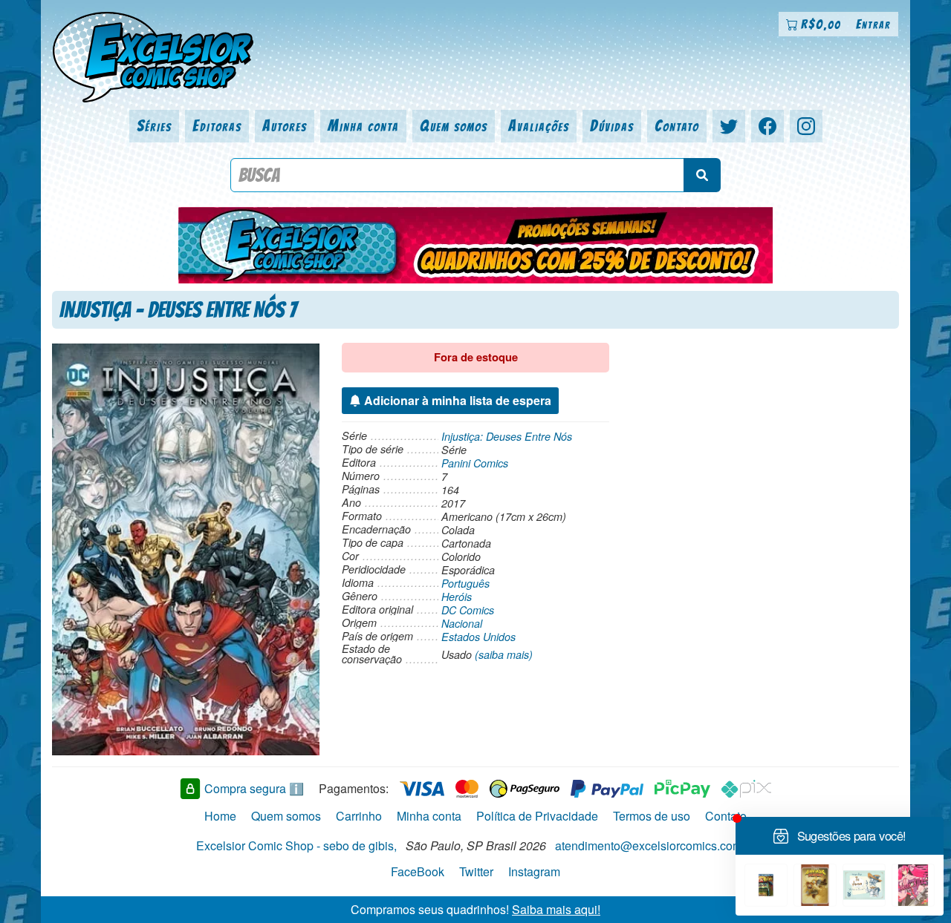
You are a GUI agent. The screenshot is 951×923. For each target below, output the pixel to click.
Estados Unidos (478, 636)
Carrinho (359, 815)
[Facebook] (767, 126)
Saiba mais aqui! (556, 909)
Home (220, 815)
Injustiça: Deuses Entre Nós (506, 436)
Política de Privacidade (537, 815)
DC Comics (467, 609)
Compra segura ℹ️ (254, 788)
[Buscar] (702, 175)
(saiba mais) (504, 654)
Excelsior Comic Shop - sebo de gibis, (296, 845)
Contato (677, 125)
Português (465, 583)
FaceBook (417, 871)
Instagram (534, 871)
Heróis (456, 596)
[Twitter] (729, 126)
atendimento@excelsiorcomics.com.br (655, 845)
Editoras (216, 125)
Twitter (476, 871)
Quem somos (453, 125)
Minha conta (363, 125)
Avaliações (538, 125)
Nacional (461, 623)
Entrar (873, 24)
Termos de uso (651, 815)
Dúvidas (612, 125)
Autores (284, 125)
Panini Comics (474, 463)
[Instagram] (806, 126)
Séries (154, 125)
